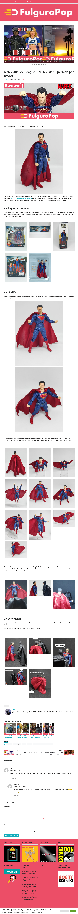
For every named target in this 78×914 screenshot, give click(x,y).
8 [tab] (45, 64)
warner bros (49, 744)
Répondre (13, 778)
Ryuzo (7, 79)
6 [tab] (41, 64)
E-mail (42, 819)
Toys (6, 741)
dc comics (8, 744)
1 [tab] (32, 64)
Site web (6, 824)
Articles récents (14, 705)
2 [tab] (34, 64)
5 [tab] (39, 64)
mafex (23, 744)
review (35, 744)
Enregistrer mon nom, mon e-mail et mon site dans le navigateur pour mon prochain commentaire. (29, 831)
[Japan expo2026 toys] (23, 44)
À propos (7, 705)
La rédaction (23, 1)
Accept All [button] (73, 910)
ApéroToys (29, 1)
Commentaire (8, 806)
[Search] (73, 1)
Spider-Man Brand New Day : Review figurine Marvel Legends (29, 873)
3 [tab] (36, 64)
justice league (16, 744)
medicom (29, 744)
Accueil (6, 1)
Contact (17, 1)
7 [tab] (43, 64)
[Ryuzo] (8, 712)
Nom (5, 819)
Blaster (23, 871)
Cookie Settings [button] (64, 910)
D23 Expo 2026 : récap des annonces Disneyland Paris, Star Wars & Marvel (29, 892)
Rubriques (11, 1)
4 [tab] (38, 64)
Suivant (72, 43)
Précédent (6, 43)
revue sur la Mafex (21, 198)
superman (41, 744)
